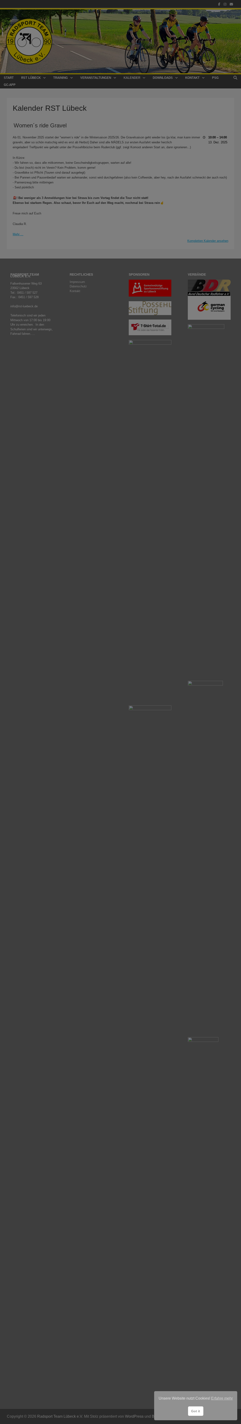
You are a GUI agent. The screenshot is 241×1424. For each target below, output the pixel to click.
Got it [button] (195, 1411)
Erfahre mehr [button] (222, 1398)
